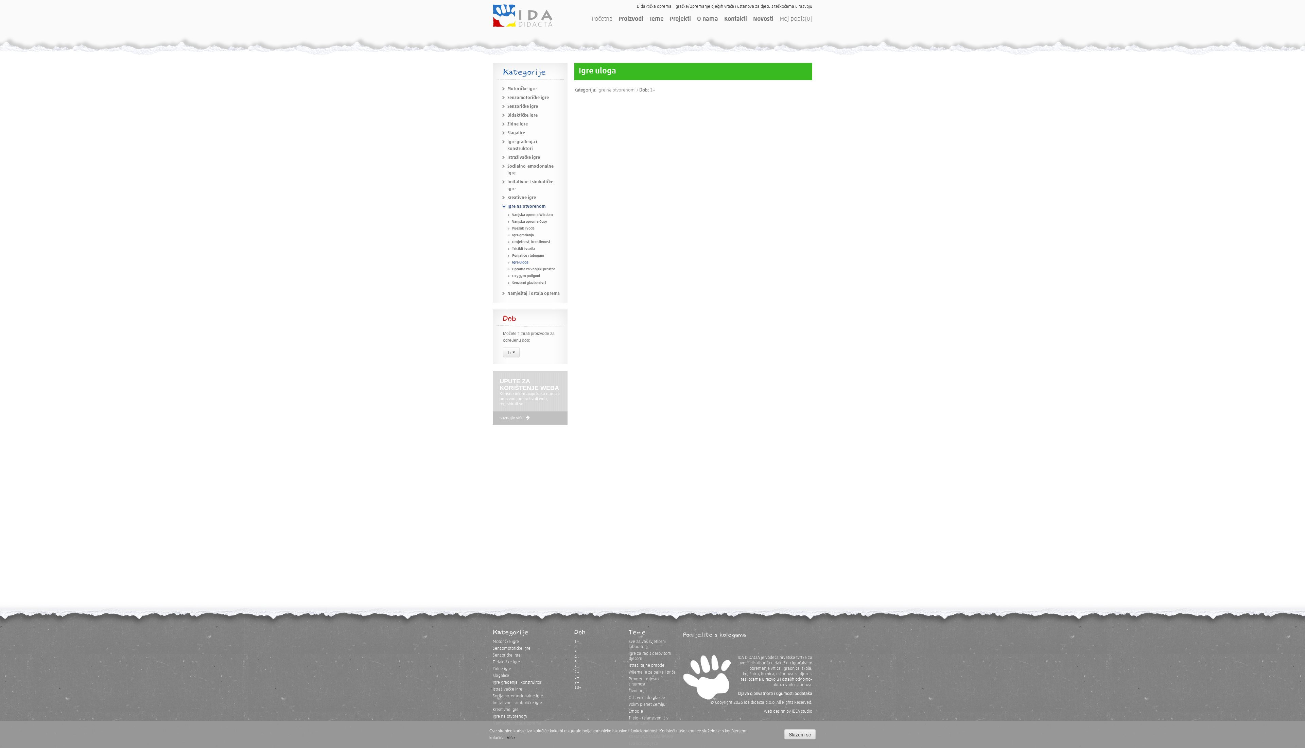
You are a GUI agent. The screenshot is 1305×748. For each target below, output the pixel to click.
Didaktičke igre (522, 115)
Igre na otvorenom (526, 206)
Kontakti (735, 19)
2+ (576, 647)
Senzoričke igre (522, 106)
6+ (576, 667)
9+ (576, 682)
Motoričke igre (522, 89)
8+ (576, 677)
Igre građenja (523, 235)
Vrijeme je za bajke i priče (652, 672)
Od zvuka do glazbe (647, 698)
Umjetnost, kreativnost (531, 242)
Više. (511, 737)
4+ (576, 657)
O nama (707, 19)
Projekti (680, 19)
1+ (509, 352)
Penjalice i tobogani (528, 256)
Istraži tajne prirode (646, 665)
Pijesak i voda (523, 229)
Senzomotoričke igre (528, 98)
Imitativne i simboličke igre (517, 703)
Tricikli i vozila (523, 249)
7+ (576, 672)
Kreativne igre (521, 198)
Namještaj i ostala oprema (533, 293)
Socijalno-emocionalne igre (518, 696)
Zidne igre (517, 124)
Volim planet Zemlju (647, 704)
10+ (577, 687)
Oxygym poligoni (526, 276)
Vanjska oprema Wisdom (532, 215)
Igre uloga (520, 263)
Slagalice (516, 133)
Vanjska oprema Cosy (529, 222)
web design (774, 711)
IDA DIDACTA (523, 15)
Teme (656, 19)
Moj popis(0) (796, 19)
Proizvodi (631, 19)
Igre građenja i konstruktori (517, 682)
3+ (576, 652)
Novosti (763, 19)
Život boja (638, 691)
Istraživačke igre (523, 157)
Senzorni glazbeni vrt (529, 283)
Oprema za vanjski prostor (533, 269)
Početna (602, 19)
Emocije (636, 711)
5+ (576, 662)
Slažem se (800, 734)
